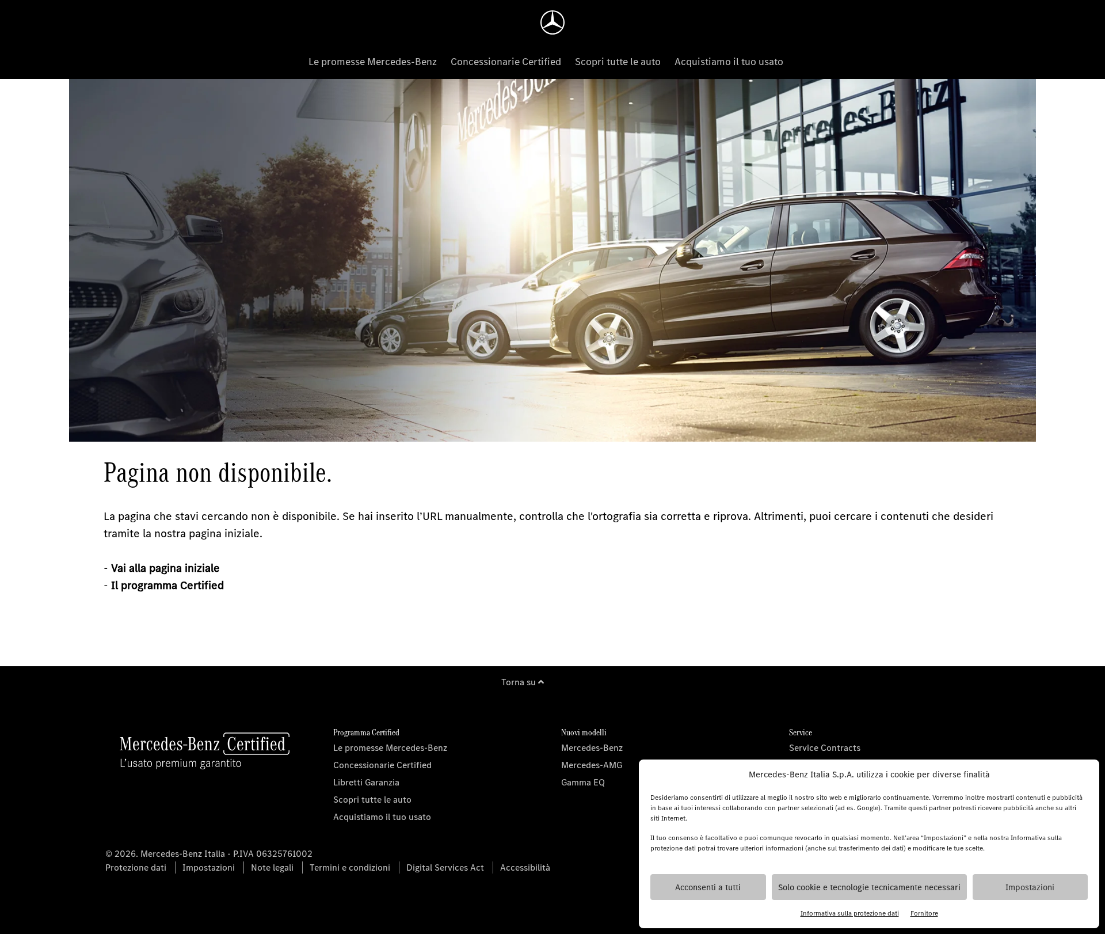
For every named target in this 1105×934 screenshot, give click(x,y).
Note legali (272, 867)
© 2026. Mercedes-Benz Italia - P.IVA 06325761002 (209, 854)
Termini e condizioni (350, 867)
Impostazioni (1029, 887)
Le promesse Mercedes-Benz (372, 62)
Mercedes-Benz (592, 748)
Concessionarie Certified (506, 62)
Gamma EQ (583, 782)
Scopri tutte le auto (618, 62)
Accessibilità (525, 867)
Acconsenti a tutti (708, 887)
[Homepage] (552, 22)
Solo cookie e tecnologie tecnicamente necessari (869, 887)
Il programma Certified (167, 585)
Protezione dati (135, 867)
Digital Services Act (445, 867)
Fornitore (924, 913)
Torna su (519, 682)
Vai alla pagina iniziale (165, 568)
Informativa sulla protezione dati (850, 913)
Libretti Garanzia (366, 782)
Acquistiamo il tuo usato (729, 62)
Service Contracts (824, 748)
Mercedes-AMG (591, 765)
